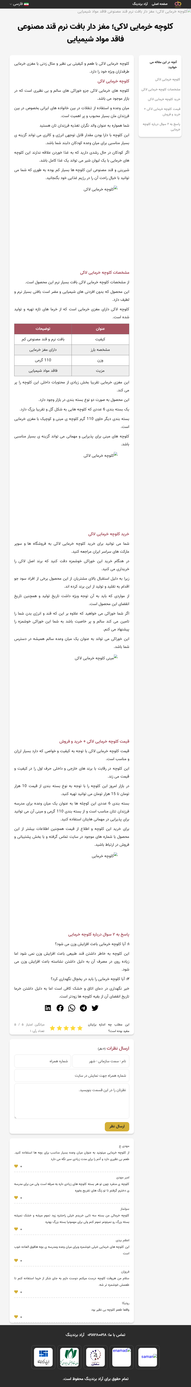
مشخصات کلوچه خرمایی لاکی (160, 89)
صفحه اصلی (159, 4)
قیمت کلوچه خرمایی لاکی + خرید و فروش (162, 112)
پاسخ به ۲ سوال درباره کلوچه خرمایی (161, 127)
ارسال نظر (117, 1126)
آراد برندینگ (140, 4)
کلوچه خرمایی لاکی (167, 79)
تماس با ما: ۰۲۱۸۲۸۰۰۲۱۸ (106, 1335)
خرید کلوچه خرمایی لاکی (164, 99)
